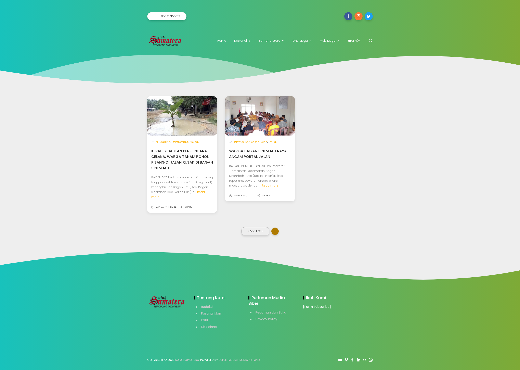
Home (221, 41)
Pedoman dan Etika (270, 312)
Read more (270, 185)
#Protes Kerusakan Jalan (250, 142)
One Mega (300, 41)
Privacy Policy (266, 319)
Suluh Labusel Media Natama (239, 360)
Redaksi (207, 306)
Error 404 (354, 41)
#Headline (163, 142)
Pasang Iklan (211, 313)
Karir (204, 320)
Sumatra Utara (269, 41)
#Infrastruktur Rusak (186, 142)
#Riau (273, 142)
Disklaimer (209, 326)
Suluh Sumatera (187, 360)
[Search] (371, 41)
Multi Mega (328, 41)
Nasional (240, 41)
